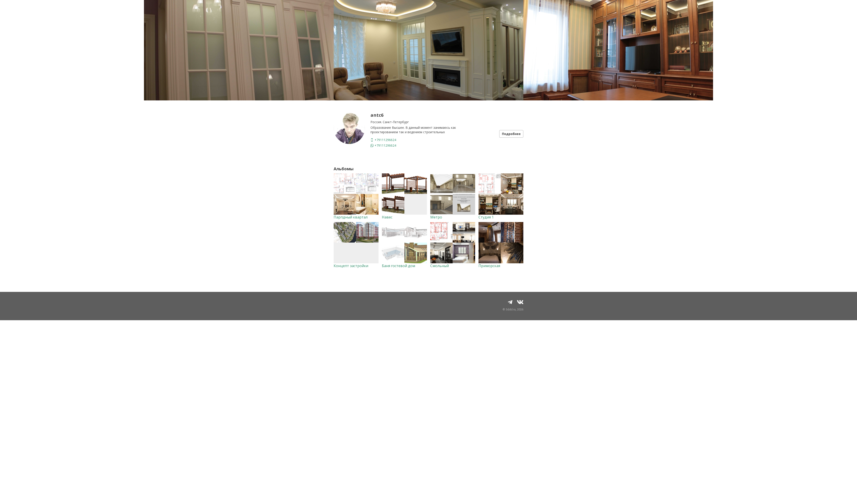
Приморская (489, 265)
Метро (436, 217)
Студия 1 (486, 217)
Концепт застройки (351, 265)
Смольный (439, 265)
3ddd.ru (511, 309)
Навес (387, 217)
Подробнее (511, 134)
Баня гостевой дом (398, 265)
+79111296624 (385, 140)
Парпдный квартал (351, 217)
